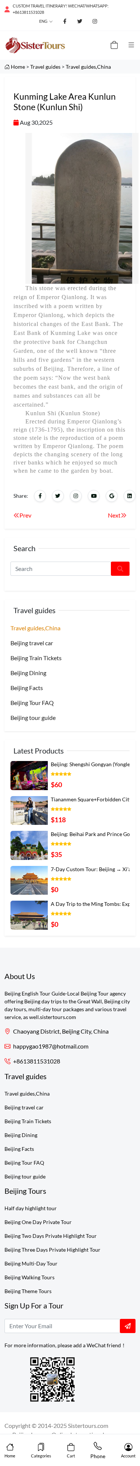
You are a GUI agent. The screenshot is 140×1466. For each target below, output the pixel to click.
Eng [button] (43, 21)
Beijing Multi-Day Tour (30, 1263)
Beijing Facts (26, 687)
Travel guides (45, 66)
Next (114, 515)
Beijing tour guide (33, 717)
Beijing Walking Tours (29, 1277)
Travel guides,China (88, 66)
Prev (25, 515)
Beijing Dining (28, 672)
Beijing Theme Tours (28, 1291)
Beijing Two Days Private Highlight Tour (50, 1236)
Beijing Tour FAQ (32, 702)
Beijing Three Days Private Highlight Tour (52, 1249)
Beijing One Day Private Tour (38, 1222)
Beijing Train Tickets (36, 657)
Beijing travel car (31, 642)
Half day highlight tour (30, 1208)
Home (18, 66)
